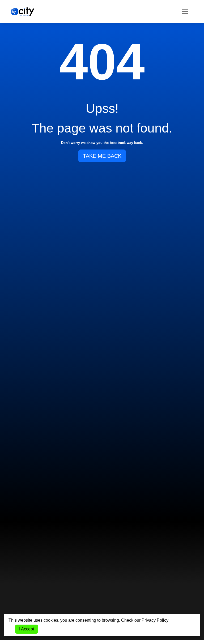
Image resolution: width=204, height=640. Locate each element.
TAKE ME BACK (102, 156)
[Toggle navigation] (185, 11)
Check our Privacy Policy (144, 620)
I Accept (26, 629)
